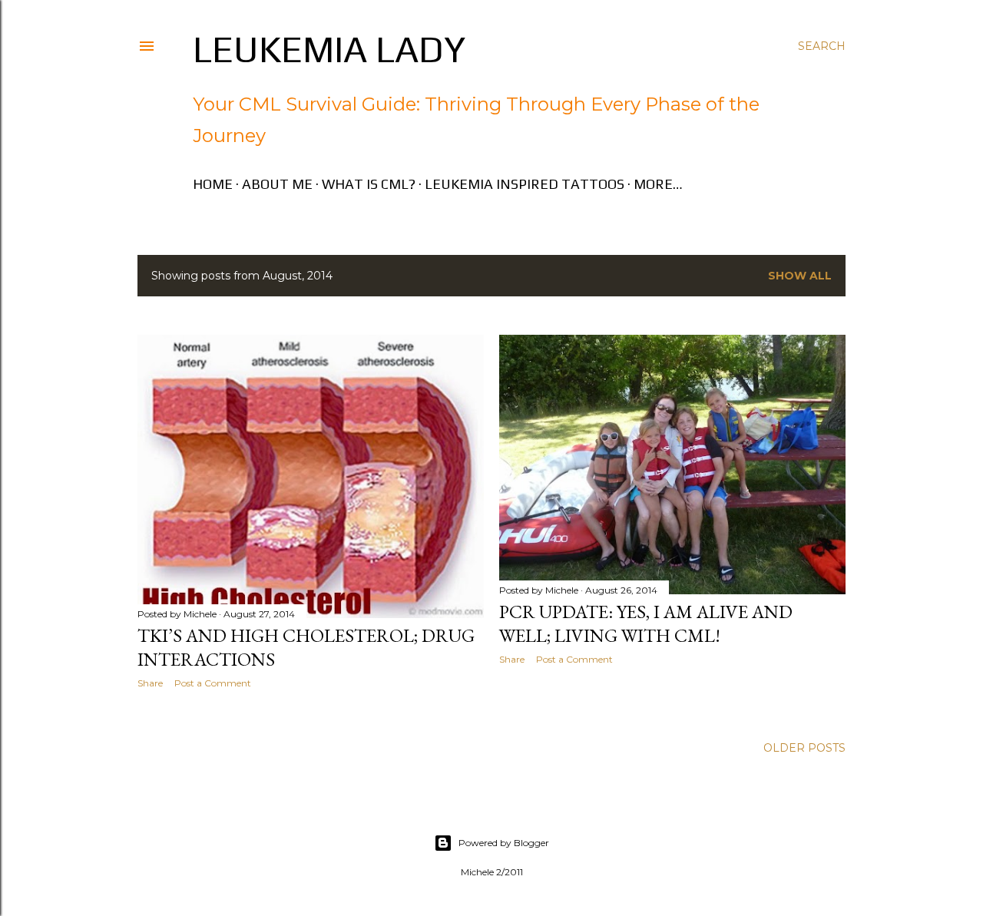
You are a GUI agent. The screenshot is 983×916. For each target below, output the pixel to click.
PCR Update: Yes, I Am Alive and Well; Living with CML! (646, 623)
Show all (800, 276)
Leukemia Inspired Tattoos (524, 184)
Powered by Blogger (503, 842)
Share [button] (150, 683)
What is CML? (368, 184)
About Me (277, 184)
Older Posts (804, 748)
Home (213, 184)
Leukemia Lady (329, 49)
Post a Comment (212, 683)
